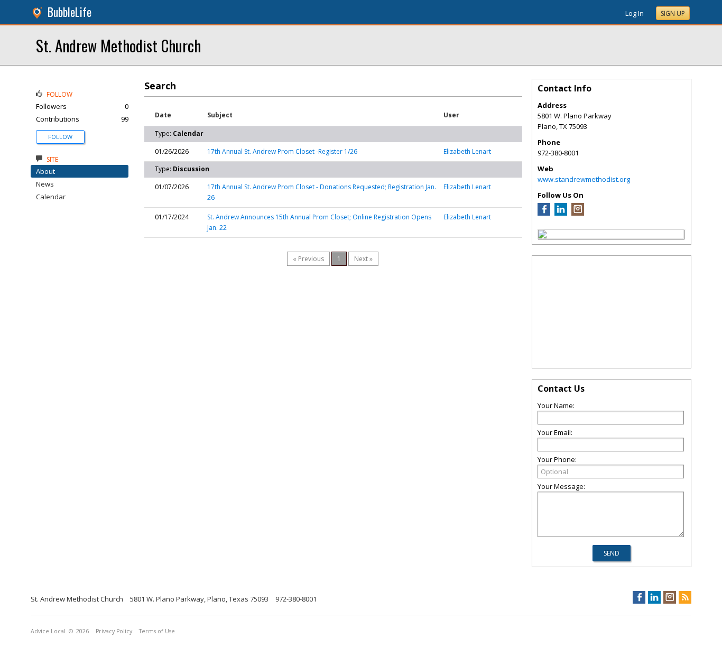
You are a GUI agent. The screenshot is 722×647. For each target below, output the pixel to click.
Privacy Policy (114, 631)
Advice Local (48, 631)
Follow (60, 137)
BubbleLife (69, 12)
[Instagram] (577, 213)
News (45, 184)
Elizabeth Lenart (467, 151)
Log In (634, 13)
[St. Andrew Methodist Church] (542, 236)
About (45, 171)
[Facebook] (544, 213)
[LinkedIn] (560, 213)
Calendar (51, 196)
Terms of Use (157, 631)
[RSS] (685, 597)
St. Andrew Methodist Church (118, 45)
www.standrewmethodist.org (584, 179)
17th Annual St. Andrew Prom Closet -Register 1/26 (282, 151)
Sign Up (673, 13)
